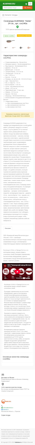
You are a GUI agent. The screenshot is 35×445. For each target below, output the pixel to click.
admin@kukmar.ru (7, 407)
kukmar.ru (4, 409)
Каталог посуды (11, 15)
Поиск (27, 8)
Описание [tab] (8, 228)
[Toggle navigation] (30, 4)
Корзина (26, 4)
